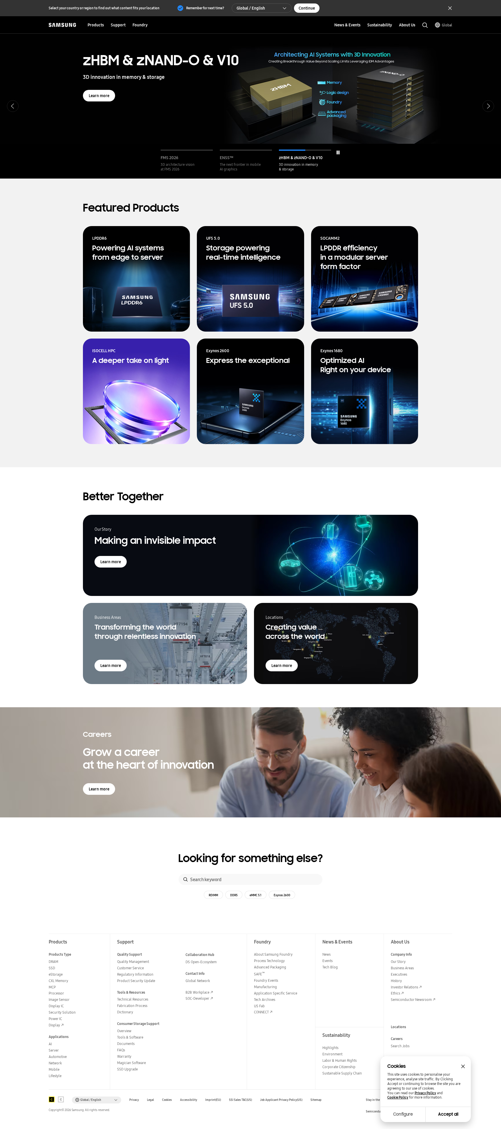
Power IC (55, 1018)
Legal (150, 1100)
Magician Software (131, 1062)
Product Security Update (136, 980)
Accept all (448, 1114)
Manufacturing (265, 986)
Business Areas (402, 968)
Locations (398, 1026)
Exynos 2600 (282, 895)
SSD (52, 968)
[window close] (463, 1066)
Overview (124, 1030)
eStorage (56, 974)
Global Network (198, 980)
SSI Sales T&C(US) (240, 1100)
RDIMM (213, 895)
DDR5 (233, 895)
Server (54, 1050)
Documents (126, 1043)
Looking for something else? (250, 858)
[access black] (52, 1099)
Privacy (134, 1100)
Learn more (99, 96)
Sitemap (316, 1100)
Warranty (124, 1056)
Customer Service (130, 968)
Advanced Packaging (270, 967)
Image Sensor (59, 999)
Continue (307, 8)
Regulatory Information (135, 974)
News (326, 954)
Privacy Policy (425, 1093)
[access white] (61, 1099)
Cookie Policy (397, 1097)
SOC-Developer (197, 998)
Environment (332, 1054)
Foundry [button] (140, 25)
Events (327, 960)
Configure (403, 1114)
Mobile (54, 1069)
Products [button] (96, 25)
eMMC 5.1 (256, 895)
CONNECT (261, 1012)
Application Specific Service (275, 993)
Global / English (251, 8)
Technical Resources (132, 999)
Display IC (56, 1005)
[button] (187, 161)
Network (55, 1063)
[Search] (185, 879)
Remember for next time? (205, 8)
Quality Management (133, 961)
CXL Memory (58, 980)
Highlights (330, 1047)
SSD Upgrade (127, 1069)
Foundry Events (266, 980)
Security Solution (62, 1012)
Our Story (398, 961)
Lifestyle (55, 1075)
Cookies (167, 1100)
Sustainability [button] (379, 25)
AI (50, 1043)
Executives (399, 974)
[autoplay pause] (338, 152)
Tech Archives (264, 999)
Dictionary (125, 1012)
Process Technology (269, 960)
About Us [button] (407, 25)
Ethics (395, 993)
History (396, 980)
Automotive (58, 1056)
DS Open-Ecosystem (201, 961)
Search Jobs (400, 1045)
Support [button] (118, 25)
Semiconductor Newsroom (411, 999)
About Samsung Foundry (273, 954)
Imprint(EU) (213, 1100)
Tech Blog (330, 967)
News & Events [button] (347, 25)
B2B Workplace (197, 992)
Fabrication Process (132, 1005)
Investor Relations (404, 987)
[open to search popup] (425, 25)
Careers (397, 1038)
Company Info (401, 954)
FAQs (121, 1050)
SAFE (259, 974)
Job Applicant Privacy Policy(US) (281, 1100)
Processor (56, 993)
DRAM (53, 961)
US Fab (259, 1005)
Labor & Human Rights (339, 1060)
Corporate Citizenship (338, 1066)
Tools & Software (130, 1037)
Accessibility (188, 1100)
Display (54, 1025)
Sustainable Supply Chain (342, 1073)
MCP (52, 987)
